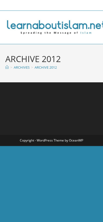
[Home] (7, 67)
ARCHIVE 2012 (46, 67)
